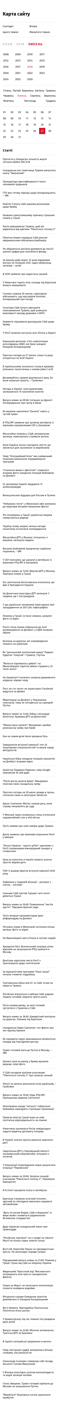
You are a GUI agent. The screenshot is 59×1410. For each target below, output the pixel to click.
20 (42, 124)
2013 (18, 60)
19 (34, 124)
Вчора (33, 26)
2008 (6, 54)
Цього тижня (10, 32)
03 (19, 112)
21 (50, 124)
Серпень (35, 95)
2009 (18, 54)
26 (34, 131)
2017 (17, 67)
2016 (5, 67)
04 (27, 112)
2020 (6, 73)
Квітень (39, 90)
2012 (6, 60)
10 (19, 118)
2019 (42, 67)
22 (4, 131)
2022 (30, 73)
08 (4, 118)
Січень (7, 90)
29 (4, 137)
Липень (35, 44)
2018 (20, 44)
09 (12, 118)
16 (12, 124)
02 (12, 112)
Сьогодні (8, 26)
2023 (42, 73)
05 (34, 112)
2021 (18, 73)
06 (42, 112)
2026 (30, 79)
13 (42, 118)
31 (19, 137)
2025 (18, 79)
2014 (30, 60)
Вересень (50, 95)
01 (4, 112)
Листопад (30, 101)
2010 (30, 54)
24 (19, 131)
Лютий (17, 90)
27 (42, 131)
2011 (42, 54)
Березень (28, 90)
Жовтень (8, 101)
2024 (6, 79)
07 (49, 112)
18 (27, 124)
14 (49, 118)
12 (34, 118)
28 (49, 131)
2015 (42, 60)
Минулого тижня (40, 32)
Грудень (51, 101)
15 (4, 124)
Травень (51, 90)
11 (27, 118)
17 (19, 124)
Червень (8, 95)
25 (27, 131)
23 (12, 131)
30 (12, 137)
